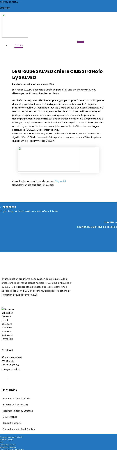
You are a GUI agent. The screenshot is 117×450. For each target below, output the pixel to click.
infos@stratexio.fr (11, 369)
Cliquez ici (48, 184)
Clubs (18, 45)
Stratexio (5, 7)
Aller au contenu (9, 1)
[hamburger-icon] (80, 42)
